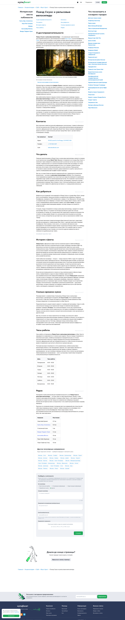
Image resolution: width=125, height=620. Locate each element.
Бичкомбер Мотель (27, 29)
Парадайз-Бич (92, 67)
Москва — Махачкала (62, 463)
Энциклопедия (29, 7)
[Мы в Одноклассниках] (21, 614)
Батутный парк (92, 31)
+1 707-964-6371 (52, 144)
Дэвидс (30, 26)
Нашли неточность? (79, 33)
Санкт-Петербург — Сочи (56, 466)
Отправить (78, 533)
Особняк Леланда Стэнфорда (96, 85)
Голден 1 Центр (92, 100)
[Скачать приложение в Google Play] (81, 2)
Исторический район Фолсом (96, 60)
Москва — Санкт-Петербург (56, 460)
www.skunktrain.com (53, 147)
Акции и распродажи (81, 608)
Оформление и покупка (98, 608)
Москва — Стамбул (52, 455)
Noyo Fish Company (27, 23)
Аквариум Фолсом (93, 47)
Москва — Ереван (54, 458)
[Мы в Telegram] (24, 614)
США (37, 7)
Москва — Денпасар (43, 466)
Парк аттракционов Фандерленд (97, 28)
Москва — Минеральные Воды (73, 460)
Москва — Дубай (64, 458)
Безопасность (80, 611)
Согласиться (11, 616)
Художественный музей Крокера (97, 82)
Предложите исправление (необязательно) (49, 503)
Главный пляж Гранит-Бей (95, 69)
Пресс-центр (49, 613)
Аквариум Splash (93, 50)
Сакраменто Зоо (93, 102)
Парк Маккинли (92, 107)
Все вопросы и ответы (98, 613)
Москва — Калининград (65, 455)
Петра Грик (91, 94)
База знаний (64, 608)
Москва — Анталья (42, 458)
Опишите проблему (43, 491)
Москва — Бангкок (42, 460)
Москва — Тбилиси (42, 468)
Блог (63, 613)
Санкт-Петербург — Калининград (46, 463)
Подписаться (102, 596)
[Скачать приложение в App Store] (77, 2)
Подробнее (16, 612)
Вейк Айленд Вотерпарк (95, 26)
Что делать (39, 22)
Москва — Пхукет (77, 455)
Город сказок (92, 23)
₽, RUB (97, 2)
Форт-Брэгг (44, 7)
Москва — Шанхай (64, 468)
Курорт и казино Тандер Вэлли (97, 97)
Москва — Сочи (42, 455)
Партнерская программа (51, 615)
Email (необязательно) (43, 512)
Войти (104, 2)
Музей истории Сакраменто (96, 92)
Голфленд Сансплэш (94, 20)
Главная (20, 7)
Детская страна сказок (94, 18)
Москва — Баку (68, 466)
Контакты (63, 20)
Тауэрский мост (92, 57)
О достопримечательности (43, 20)
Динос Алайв (92, 40)
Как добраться (65, 22)
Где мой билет (65, 611)
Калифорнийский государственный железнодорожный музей (95, 78)
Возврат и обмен (96, 611)
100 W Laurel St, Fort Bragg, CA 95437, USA (59, 140)
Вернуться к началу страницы (61, 559)
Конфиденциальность (82, 613)
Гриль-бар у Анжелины (26, 21)
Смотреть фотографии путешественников (47, 82)
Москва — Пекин (54, 468)
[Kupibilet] (24, 2)
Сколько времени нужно (68, 25)
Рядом (62, 27)
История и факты (41, 25)
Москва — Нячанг (74, 463)
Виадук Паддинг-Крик (26, 31)
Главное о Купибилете (50, 608)
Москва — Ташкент (75, 458)
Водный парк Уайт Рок (94, 38)
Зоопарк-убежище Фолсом (96, 105)
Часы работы (40, 27)
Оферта (79, 615)
